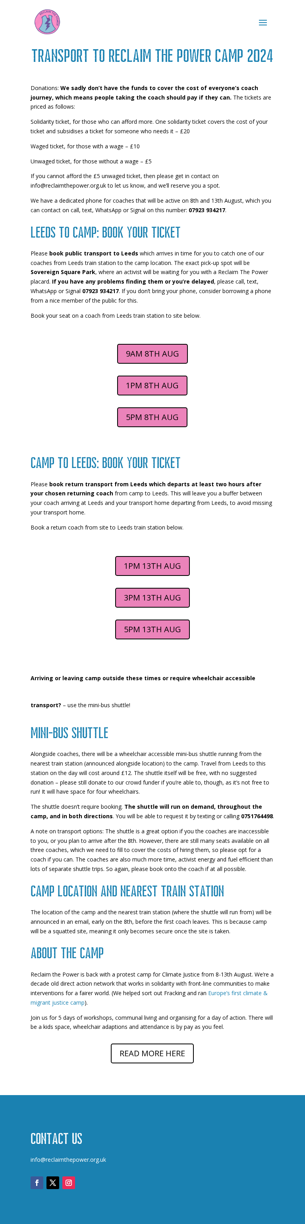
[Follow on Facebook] (37, 1182)
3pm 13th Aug (152, 597)
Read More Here (152, 1053)
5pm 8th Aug (152, 417)
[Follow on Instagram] (68, 1182)
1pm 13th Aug (152, 565)
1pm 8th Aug (152, 385)
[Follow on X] (52, 1182)
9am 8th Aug (152, 353)
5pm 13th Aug (152, 629)
